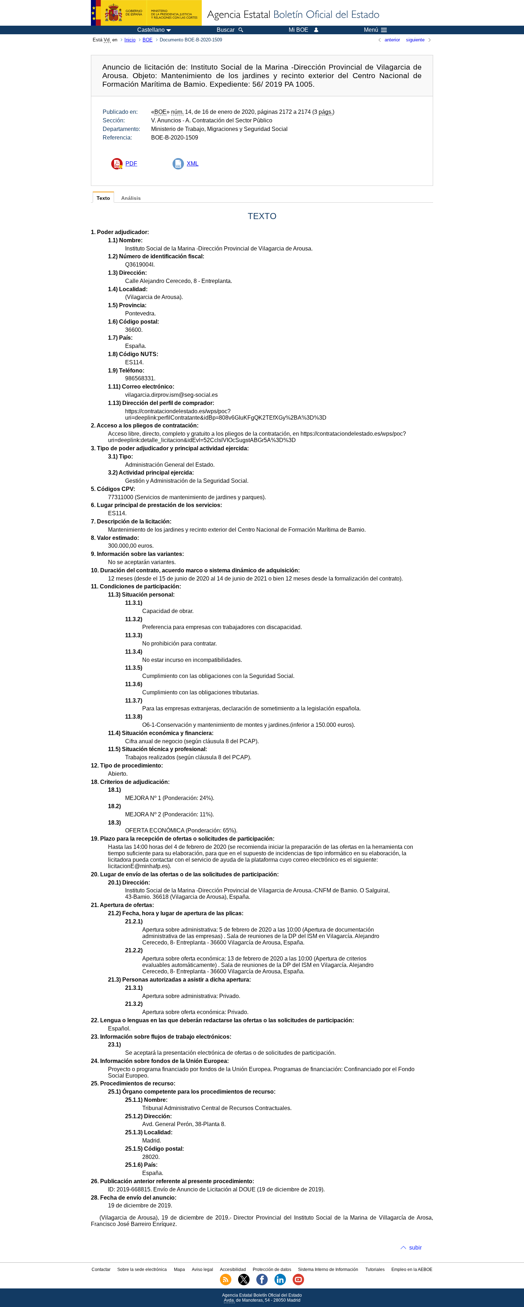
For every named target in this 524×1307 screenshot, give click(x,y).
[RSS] (225, 1283)
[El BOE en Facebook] (262, 1283)
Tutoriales (375, 1269)
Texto (103, 198)
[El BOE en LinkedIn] (280, 1283)
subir (415, 1248)
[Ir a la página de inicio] (293, 15)
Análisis (131, 198)
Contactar (101, 1269)
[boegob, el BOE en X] (244, 1283)
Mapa (179, 1269)
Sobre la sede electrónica (142, 1269)
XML (193, 164)
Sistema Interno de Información (328, 1269)
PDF (131, 164)
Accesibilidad (233, 1269)
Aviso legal (202, 1269)
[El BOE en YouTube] (298, 1283)
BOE (148, 39)
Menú (371, 30)
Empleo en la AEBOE (411, 1269)
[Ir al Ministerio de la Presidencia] (146, 13)
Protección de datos (272, 1269)
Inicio (129, 39)
